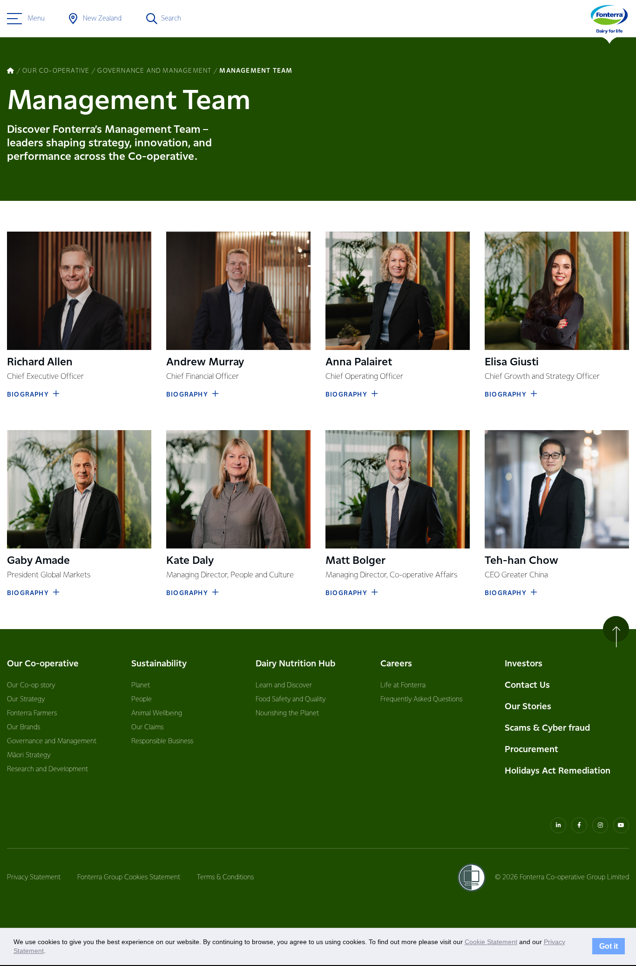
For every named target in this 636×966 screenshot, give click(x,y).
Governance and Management (51, 741)
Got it (608, 946)
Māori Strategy (28, 755)
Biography (28, 394)
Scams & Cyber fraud (547, 728)
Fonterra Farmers (32, 713)
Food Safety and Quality (290, 699)
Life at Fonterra (403, 685)
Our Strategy (26, 699)
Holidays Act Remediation (557, 771)
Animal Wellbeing (156, 713)
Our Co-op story (31, 685)
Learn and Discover (284, 685)
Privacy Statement (34, 877)
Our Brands (23, 727)
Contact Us (527, 685)
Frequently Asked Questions (421, 699)
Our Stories (528, 706)
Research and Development (47, 769)
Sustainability (159, 663)
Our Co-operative (43, 663)
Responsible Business (162, 741)
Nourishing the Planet (287, 713)
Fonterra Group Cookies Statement (128, 877)
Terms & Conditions (225, 877)
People (141, 699)
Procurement (531, 749)
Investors (523, 663)
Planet (140, 685)
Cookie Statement (491, 941)
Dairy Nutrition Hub (295, 663)
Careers (396, 663)
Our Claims (147, 727)
